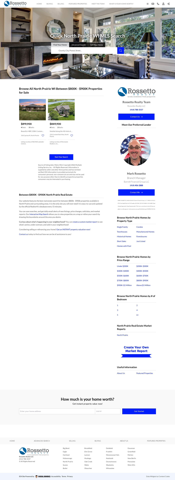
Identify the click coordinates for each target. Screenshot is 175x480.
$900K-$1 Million (124, 285)
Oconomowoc (111, 462)
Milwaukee (110, 468)
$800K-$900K (142, 280)
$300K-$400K (123, 271)
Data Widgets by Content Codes (158, 476)
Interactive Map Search (39, 214)
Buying (50, 4)
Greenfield (131, 452)
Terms (64, 476)
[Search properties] (120, 50)
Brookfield (88, 448)
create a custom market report (85, 222)
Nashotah (109, 458)
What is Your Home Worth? (121, 4)
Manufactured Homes (145, 232)
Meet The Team (98, 4)
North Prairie (122, 335)
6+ (137, 315)
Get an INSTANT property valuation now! (73, 229)
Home (39, 4)
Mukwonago (67, 458)
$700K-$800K (123, 280)
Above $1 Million (143, 285)
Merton (130, 455)
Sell (96, 45)
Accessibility (56, 476)
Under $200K (122, 266)
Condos (139, 227)
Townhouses (122, 232)
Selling (61, 4)
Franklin (109, 452)
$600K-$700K (142, 276)
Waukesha (110, 465)
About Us (121, 373)
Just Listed (140, 241)
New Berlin (132, 458)
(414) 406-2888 (136, 185)
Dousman (131, 448)
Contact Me (135, 192)
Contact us (23, 234)
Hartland (66, 455)
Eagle (65, 452)
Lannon (87, 455)
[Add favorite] (43, 135)
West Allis (131, 465)
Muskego (87, 458)
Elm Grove (88, 452)
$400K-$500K (142, 271)
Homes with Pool (124, 246)
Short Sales (121, 241)
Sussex (65, 465)
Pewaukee (131, 462)
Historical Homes (124, 236)
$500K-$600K (123, 276)
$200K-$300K (142, 266)
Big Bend (66, 448)
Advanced (79, 45)
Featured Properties (78, 4)
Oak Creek (88, 462)
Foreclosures (141, 236)
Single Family (122, 227)
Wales (86, 465)
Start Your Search (61, 157)
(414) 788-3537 (136, 109)
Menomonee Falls (112, 455)
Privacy (70, 476)
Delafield (109, 448)
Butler (65, 468)
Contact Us (135, 117)
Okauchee (88, 468)
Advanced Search (42, 441)
